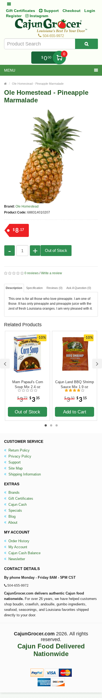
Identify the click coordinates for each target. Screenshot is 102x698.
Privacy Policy (19, 456)
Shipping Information (24, 474)
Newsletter (16, 559)
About (12, 522)
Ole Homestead (27, 206)
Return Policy (18, 450)
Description (14, 287)
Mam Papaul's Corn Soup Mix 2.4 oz (27, 384)
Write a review (51, 273)
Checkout (72, 10)
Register (13, 16)
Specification (34, 287)
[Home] (5, 83)
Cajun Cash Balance (24, 553)
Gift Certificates (20, 10)
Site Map (15, 468)
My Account (17, 547)
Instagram (38, 16)
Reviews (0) (55, 287)
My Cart (59, 57)
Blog (11, 516)
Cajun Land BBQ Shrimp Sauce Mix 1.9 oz (74, 384)
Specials (14, 510)
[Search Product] (86, 44)
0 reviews (31, 273)
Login (89, 10)
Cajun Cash (17, 504)
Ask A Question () (78, 287)
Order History (18, 541)
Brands (13, 492)
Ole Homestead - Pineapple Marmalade (38, 83)
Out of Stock (56, 250)
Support (14, 462)
